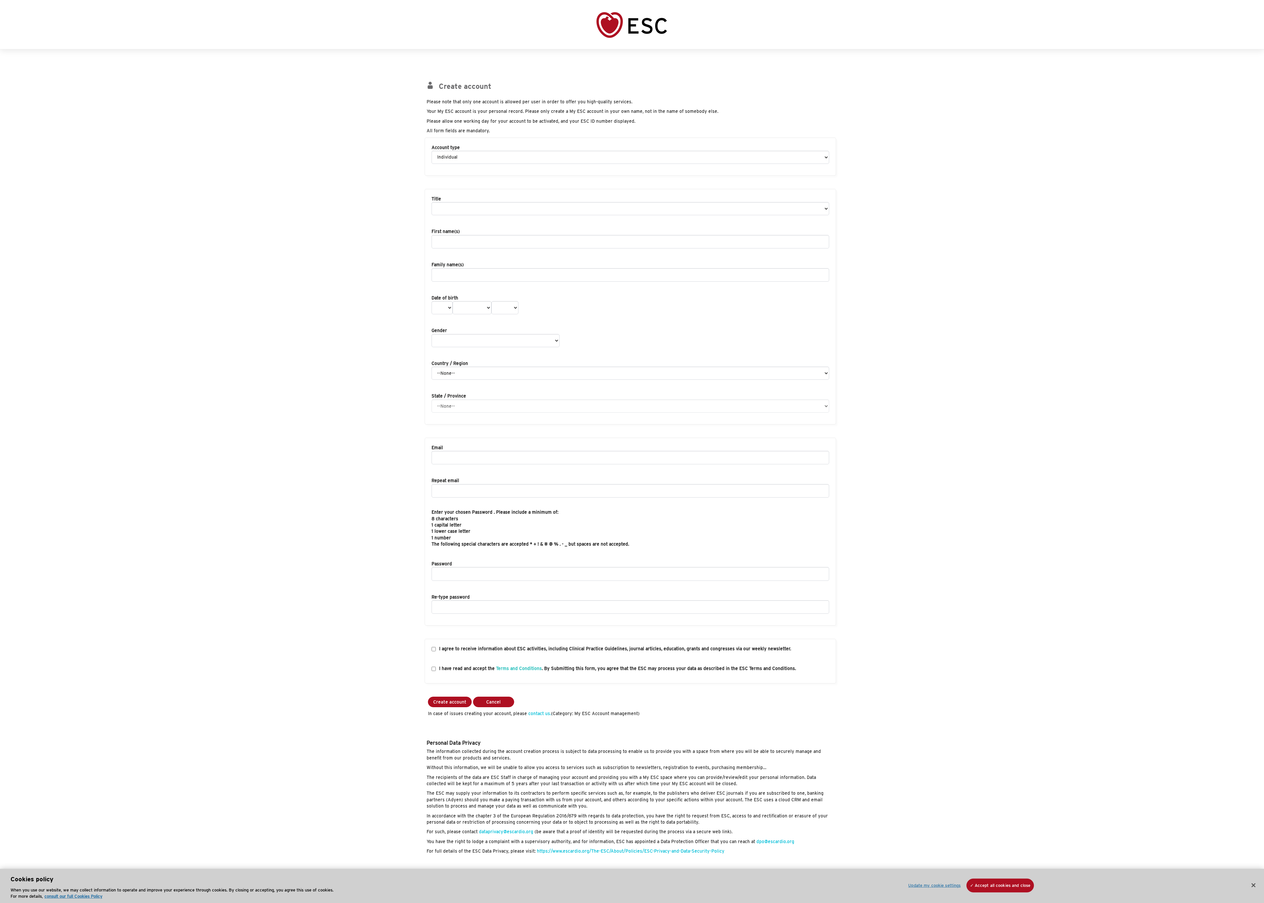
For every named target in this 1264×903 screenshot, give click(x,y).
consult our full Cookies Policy (73, 896)
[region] (632, 886)
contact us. (539, 713)
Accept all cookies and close (1003, 885)
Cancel (493, 702)
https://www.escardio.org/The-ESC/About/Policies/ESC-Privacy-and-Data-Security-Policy (630, 851)
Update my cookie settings (934, 885)
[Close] (1253, 885)
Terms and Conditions (519, 668)
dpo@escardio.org (775, 841)
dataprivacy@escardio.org (506, 831)
